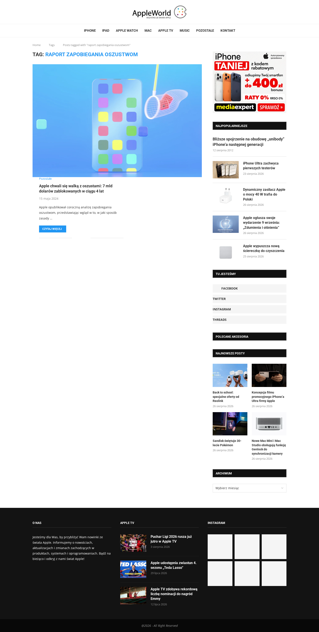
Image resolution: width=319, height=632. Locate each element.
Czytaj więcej (52, 228)
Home (37, 45)
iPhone (90, 31)
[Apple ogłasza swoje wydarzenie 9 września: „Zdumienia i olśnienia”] (226, 224)
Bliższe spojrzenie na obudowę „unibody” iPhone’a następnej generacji (248, 142)
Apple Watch (127, 31)
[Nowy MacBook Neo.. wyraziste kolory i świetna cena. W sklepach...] (220, 573)
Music (185, 31)
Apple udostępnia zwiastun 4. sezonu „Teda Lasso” (174, 565)
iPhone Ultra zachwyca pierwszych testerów (261, 165)
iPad (105, 31)
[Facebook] (34, 12)
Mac (148, 31)
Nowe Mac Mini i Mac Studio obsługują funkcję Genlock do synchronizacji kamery (269, 447)
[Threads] (43, 12)
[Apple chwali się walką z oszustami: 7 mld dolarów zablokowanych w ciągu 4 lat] (117, 120)
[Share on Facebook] (78, 238)
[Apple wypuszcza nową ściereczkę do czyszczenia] (226, 252)
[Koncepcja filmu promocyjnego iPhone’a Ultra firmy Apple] (269, 375)
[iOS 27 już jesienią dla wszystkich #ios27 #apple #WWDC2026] (246, 546)
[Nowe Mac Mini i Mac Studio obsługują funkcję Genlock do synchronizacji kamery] (269, 423)
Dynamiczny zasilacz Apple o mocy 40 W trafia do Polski (264, 194)
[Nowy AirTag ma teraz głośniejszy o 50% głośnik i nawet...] (274, 573)
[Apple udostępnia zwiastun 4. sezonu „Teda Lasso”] (133, 569)
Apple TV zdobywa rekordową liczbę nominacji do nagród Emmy (174, 594)
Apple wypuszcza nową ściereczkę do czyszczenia (263, 248)
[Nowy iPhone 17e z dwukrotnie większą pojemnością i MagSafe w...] (246, 573)
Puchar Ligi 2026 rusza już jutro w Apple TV (171, 539)
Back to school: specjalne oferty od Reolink (226, 397)
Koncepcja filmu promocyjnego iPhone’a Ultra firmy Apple (268, 397)
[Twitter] (38, 12)
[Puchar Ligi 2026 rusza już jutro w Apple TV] (133, 543)
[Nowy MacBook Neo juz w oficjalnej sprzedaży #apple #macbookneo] (274, 546)
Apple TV (165, 31)
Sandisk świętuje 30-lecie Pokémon (227, 443)
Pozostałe (205, 31)
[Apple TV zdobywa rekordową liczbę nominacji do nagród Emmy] (133, 595)
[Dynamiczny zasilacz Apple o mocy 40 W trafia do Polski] (226, 196)
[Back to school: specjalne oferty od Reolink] (230, 375)
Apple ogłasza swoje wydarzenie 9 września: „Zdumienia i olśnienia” (261, 223)
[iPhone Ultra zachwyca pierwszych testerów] (226, 169)
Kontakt (227, 31)
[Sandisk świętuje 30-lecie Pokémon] (230, 423)
